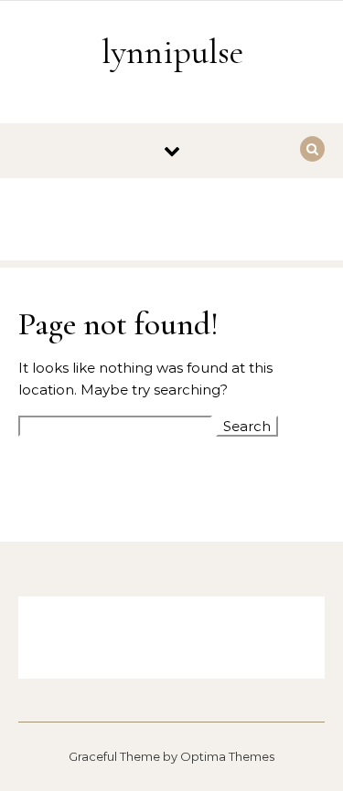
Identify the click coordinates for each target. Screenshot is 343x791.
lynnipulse (172, 52)
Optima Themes (227, 756)
